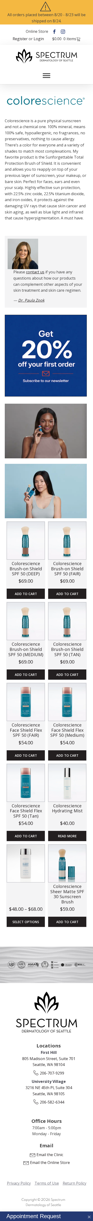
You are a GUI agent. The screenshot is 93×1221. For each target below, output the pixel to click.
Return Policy (74, 1183)
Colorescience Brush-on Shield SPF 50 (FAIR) (67, 569)
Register (20, 38)
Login (39, 38)
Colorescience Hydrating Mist (67, 808)
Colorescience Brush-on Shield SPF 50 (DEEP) (26, 569)
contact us (35, 272)
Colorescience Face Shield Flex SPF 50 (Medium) (67, 730)
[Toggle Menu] (46, 75)
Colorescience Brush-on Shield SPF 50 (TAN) (67, 649)
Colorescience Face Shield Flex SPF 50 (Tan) (26, 811)
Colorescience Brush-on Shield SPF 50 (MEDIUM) (25, 649)
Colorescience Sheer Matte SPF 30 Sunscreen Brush (67, 894)
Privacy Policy (19, 1183)
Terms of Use (47, 1183)
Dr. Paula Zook (31, 300)
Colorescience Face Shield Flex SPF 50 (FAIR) (26, 730)
